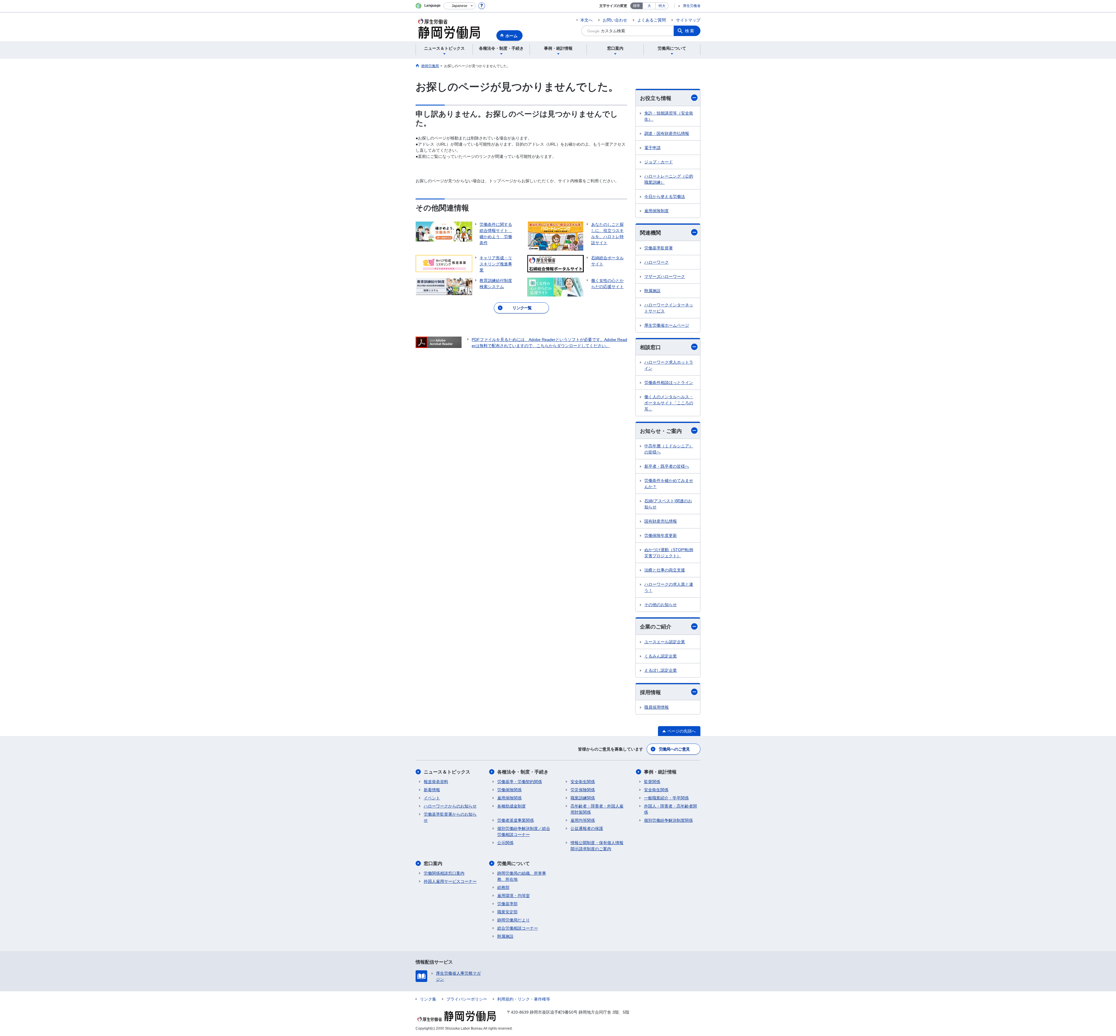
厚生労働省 (691, 6)
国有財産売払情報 (660, 521)
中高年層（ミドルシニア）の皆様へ (668, 449)
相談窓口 (650, 347)
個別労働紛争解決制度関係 (668, 820)
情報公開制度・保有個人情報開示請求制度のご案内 (596, 845)
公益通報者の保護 (586, 828)
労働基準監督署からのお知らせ (450, 817)
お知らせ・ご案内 (661, 431)
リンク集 (428, 999)
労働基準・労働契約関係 (519, 781)
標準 (636, 6)
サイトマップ (688, 20)
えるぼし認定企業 (660, 670)
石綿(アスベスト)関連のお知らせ (668, 504)
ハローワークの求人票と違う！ (668, 587)
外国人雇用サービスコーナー (450, 881)
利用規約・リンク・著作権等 (523, 999)
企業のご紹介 (655, 627)
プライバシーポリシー (466, 999)
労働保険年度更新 (660, 535)
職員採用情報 (656, 707)
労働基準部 (507, 903)
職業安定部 (507, 912)
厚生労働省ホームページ (666, 325)
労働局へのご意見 (674, 749)
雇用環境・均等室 (513, 895)
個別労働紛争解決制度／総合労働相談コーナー (523, 831)
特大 (662, 6)
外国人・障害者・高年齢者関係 (670, 809)
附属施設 (652, 290)
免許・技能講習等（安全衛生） (668, 116)
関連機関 (650, 233)
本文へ (586, 20)
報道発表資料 (436, 781)
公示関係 (505, 842)
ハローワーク (656, 262)
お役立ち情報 (655, 98)
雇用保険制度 (656, 210)
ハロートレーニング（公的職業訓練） (668, 179)
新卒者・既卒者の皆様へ (666, 466)
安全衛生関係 (582, 781)
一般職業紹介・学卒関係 (666, 798)
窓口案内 (433, 863)
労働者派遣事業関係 (515, 820)
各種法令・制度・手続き (522, 771)
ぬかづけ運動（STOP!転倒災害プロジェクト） (668, 552)
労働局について (513, 863)
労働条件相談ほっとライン (668, 382)
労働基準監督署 (658, 248)
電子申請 (652, 147)
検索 (690, 30)
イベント (432, 798)
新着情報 (432, 789)
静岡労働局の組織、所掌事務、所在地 (521, 876)
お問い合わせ (615, 20)
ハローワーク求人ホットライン (668, 365)
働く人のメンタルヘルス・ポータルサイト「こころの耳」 (668, 402)
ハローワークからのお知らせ (450, 806)
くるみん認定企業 (660, 656)
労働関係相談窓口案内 (444, 873)
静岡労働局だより (513, 920)
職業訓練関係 (582, 798)
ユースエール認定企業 (664, 642)
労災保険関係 (582, 789)
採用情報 (650, 692)
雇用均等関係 (582, 820)
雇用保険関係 (509, 798)
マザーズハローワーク (664, 276)
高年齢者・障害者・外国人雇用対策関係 (596, 809)
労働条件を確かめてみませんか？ (668, 483)
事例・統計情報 (660, 771)
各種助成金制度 (511, 806)
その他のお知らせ (660, 604)
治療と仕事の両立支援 (664, 570)
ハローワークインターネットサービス (668, 308)
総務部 (503, 887)
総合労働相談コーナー (517, 928)
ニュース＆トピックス (447, 771)
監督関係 (652, 781)
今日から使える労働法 (664, 196)
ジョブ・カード (658, 162)
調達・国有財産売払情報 (666, 133)
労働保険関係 (509, 789)
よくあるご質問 (651, 20)
